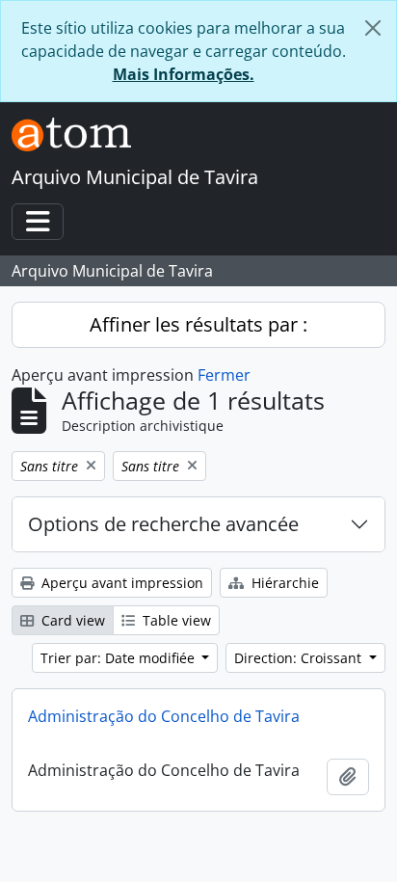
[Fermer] (373, 28)
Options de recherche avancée (163, 524)
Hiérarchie (283, 583)
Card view (71, 620)
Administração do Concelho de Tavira (164, 716)
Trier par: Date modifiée (119, 658)
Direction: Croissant (299, 658)
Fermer (224, 375)
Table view (175, 620)
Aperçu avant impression (120, 583)
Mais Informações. (183, 74)
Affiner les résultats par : (198, 324)
